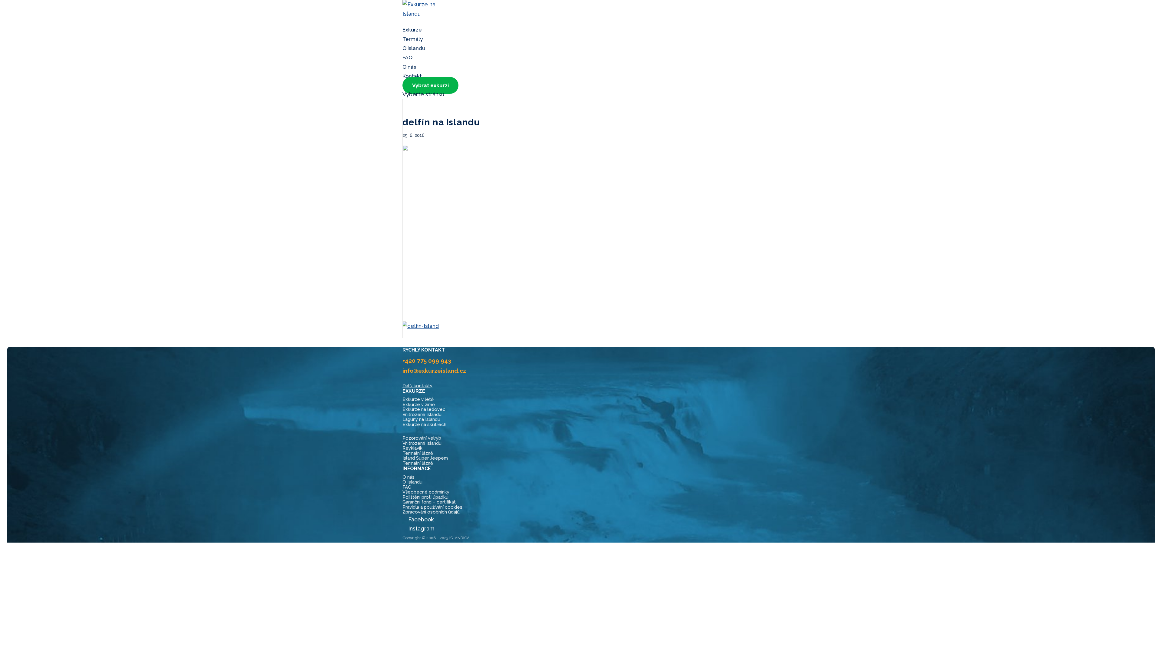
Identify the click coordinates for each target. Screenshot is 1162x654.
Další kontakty (417, 385)
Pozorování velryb (421, 438)
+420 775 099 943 (426, 360)
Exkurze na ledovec (423, 409)
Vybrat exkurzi (430, 85)
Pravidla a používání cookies (432, 507)
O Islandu (413, 48)
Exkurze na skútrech (424, 424)
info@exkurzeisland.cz (434, 370)
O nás (408, 477)
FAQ (407, 487)
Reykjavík (412, 448)
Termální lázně (417, 453)
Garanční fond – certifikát (429, 502)
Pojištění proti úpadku (425, 497)
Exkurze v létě (418, 399)
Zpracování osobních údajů (431, 512)
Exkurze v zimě (418, 404)
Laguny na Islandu (421, 419)
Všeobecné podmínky (425, 492)
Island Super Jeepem (425, 458)
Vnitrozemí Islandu (421, 414)
